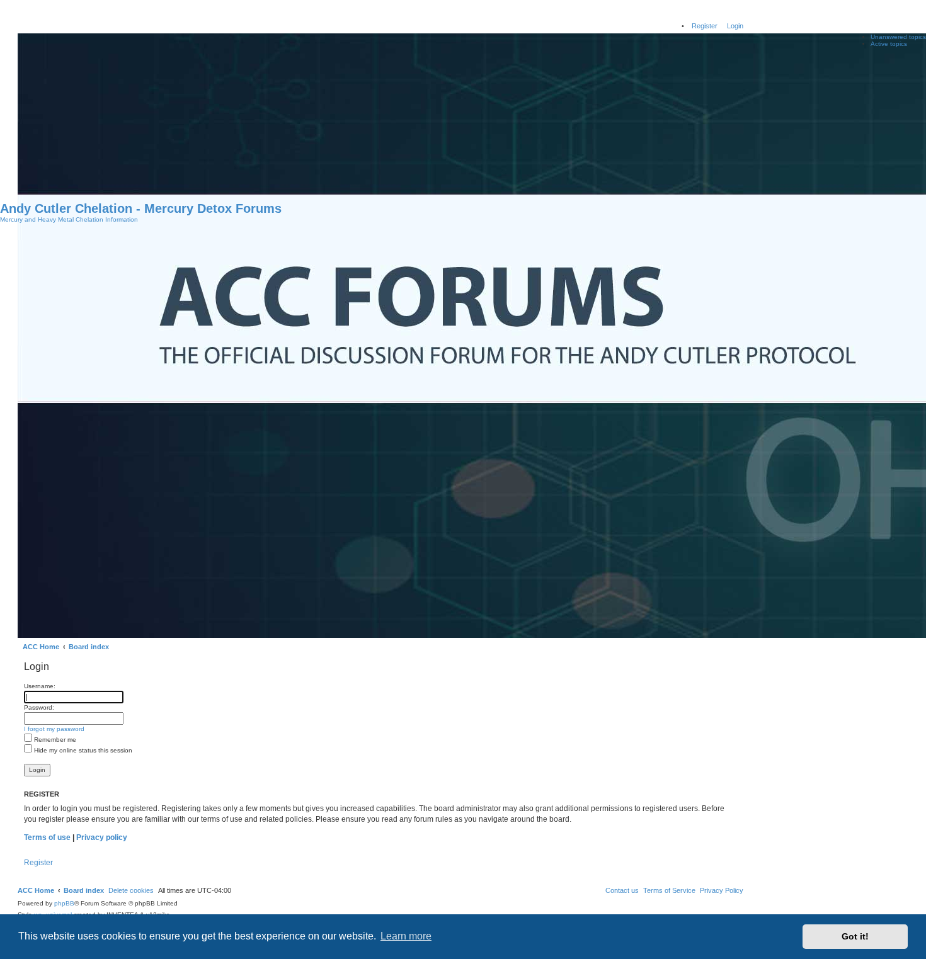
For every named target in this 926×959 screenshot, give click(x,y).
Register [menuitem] (704, 26)
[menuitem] (721, 890)
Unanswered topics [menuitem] (898, 36)
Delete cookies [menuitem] (131, 890)
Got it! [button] (855, 936)
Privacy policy (101, 837)
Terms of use (47, 837)
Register (38, 862)
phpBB (64, 903)
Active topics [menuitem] (889, 43)
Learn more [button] (406, 936)
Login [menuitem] (735, 26)
